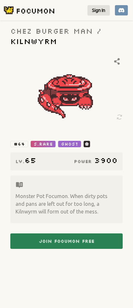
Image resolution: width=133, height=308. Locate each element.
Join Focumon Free (66, 241)
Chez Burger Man (51, 31)
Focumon (35, 10)
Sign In (98, 10)
